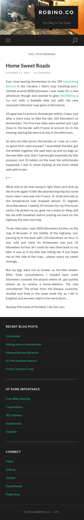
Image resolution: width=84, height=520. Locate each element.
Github (10, 469)
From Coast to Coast (20, 369)
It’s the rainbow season (21, 360)
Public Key (13, 494)
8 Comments (42, 72)
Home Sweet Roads (28, 65)
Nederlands (13, 423)
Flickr (9, 461)
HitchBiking (67, 95)
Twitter (11, 478)
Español (11, 431)
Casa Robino (14, 407)
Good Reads (14, 486)
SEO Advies (13, 415)
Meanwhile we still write (22, 352)
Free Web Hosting (18, 398)
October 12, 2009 (18, 72)
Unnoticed (13, 336)
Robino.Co (56, 12)
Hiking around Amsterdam (23, 344)
